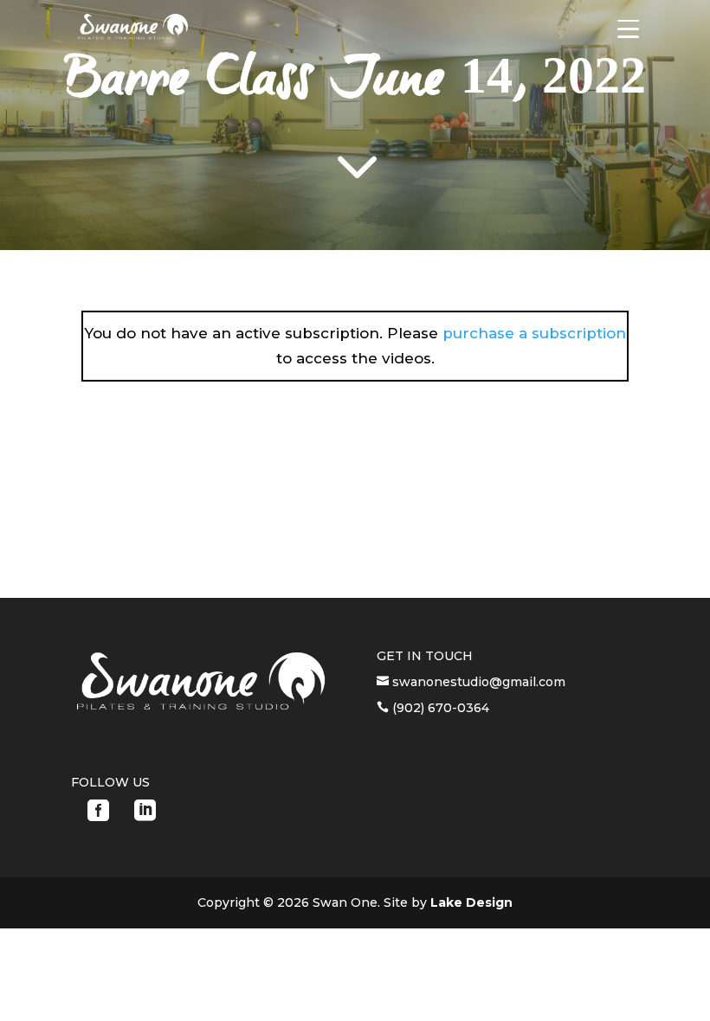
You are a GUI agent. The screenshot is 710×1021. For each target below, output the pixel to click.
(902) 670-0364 (439, 708)
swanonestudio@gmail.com (477, 682)
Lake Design (471, 902)
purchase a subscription (534, 333)
